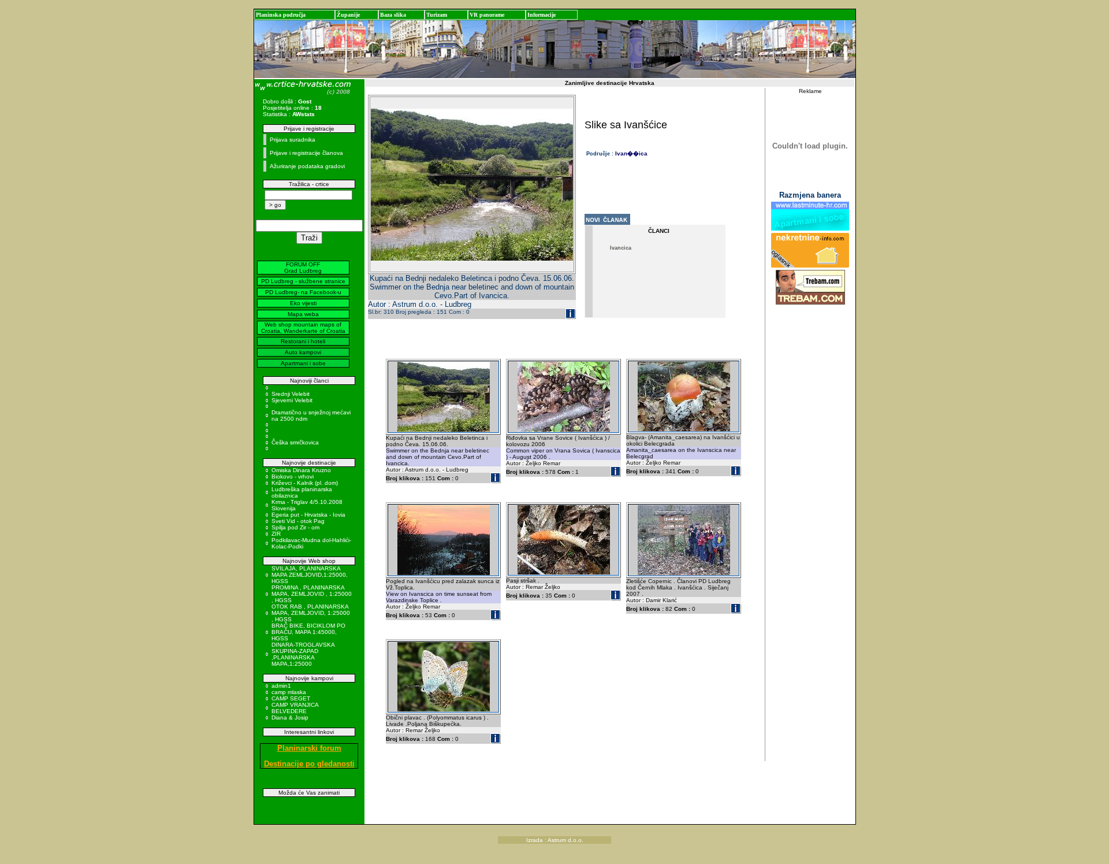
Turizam (436, 15)
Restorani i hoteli (303, 341)
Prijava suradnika (292, 139)
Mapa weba (303, 314)
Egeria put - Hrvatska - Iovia (308, 514)
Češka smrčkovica (295, 442)
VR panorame (487, 15)
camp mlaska (288, 692)
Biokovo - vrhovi (292, 476)
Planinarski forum (309, 748)
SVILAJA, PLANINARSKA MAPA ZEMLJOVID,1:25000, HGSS (309, 574)
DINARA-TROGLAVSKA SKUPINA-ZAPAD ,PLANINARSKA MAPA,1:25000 (302, 654)
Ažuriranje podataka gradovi (307, 166)
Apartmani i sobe (303, 363)
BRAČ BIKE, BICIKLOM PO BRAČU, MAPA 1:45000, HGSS (308, 631)
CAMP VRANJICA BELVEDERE (294, 708)
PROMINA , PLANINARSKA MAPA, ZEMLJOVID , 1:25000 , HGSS (311, 593)
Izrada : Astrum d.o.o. (554, 840)
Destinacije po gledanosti (309, 763)
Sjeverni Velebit (291, 400)
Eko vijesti (303, 303)
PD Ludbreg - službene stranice (303, 281)
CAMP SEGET (290, 698)
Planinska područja (281, 15)
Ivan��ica (631, 153)
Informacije (541, 15)
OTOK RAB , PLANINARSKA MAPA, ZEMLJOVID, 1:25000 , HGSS (310, 612)
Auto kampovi (303, 352)
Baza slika (393, 15)
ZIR (276, 534)
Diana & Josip (289, 717)
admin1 (281, 686)
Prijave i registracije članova (306, 153)
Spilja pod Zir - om (295, 527)
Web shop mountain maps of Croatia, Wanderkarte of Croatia (303, 327)
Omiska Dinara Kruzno (301, 470)
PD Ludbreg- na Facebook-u (303, 292)
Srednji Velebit (290, 394)
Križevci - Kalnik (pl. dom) (304, 483)
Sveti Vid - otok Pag (298, 521)
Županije (348, 15)
